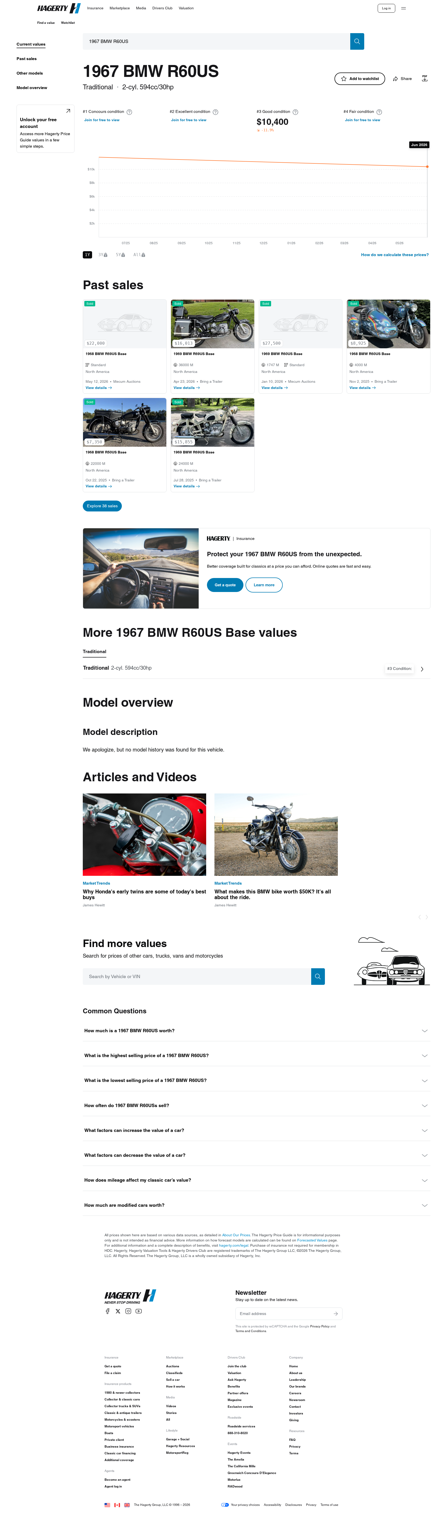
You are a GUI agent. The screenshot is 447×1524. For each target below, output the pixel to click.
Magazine (235, 1400)
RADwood (235, 1486)
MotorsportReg (177, 1452)
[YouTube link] (138, 1311)
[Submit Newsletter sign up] (335, 1313)
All (168, 1419)
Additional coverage (119, 1460)
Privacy (295, 1446)
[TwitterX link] (118, 1311)
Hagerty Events (239, 1452)
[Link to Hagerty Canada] (117, 1504)
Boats (109, 1433)
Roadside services (241, 1426)
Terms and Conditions (250, 1331)
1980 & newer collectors (122, 1392)
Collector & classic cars (122, 1399)
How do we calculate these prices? (395, 254)
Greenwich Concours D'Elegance (252, 1473)
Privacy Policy (320, 1326)
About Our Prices (236, 1235)
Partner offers (238, 1393)
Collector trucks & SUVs (122, 1406)
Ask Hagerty (237, 1379)
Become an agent (117, 1479)
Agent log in (113, 1486)
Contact (295, 1406)
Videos (171, 1406)
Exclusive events (240, 1406)
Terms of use (329, 1504)
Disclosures (293, 1504)
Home (293, 1366)
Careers (295, 1393)
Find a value (46, 22)
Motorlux (234, 1479)
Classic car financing (120, 1453)
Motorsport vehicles (119, 1426)
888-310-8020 (238, 1433)
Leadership (297, 1379)
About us (295, 1373)
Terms (294, 1453)
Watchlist (68, 22)
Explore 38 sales (102, 506)
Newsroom (297, 1400)
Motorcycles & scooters (122, 1419)
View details (96, 388)
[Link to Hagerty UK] (127, 1504)
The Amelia (236, 1459)
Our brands (297, 1386)
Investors (296, 1413)
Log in (386, 8)
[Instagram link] (128, 1311)
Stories (171, 1412)
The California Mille (242, 1466)
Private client (114, 1439)
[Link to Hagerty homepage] (130, 1296)
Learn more (264, 585)
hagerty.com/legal (233, 1245)
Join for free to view (102, 120)
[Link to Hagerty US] (107, 1504)
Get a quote (225, 585)
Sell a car (173, 1379)
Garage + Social (177, 1439)
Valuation (234, 1373)
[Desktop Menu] (403, 8)
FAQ (292, 1439)
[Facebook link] (107, 1311)
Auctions (172, 1366)
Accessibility (272, 1504)
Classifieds (174, 1373)
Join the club (237, 1366)
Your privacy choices (245, 1504)
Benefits (234, 1386)
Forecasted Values (312, 1240)
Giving (294, 1420)
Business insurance (119, 1446)
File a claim (113, 1373)
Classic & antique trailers (123, 1412)
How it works (175, 1386)
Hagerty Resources (180, 1446)
